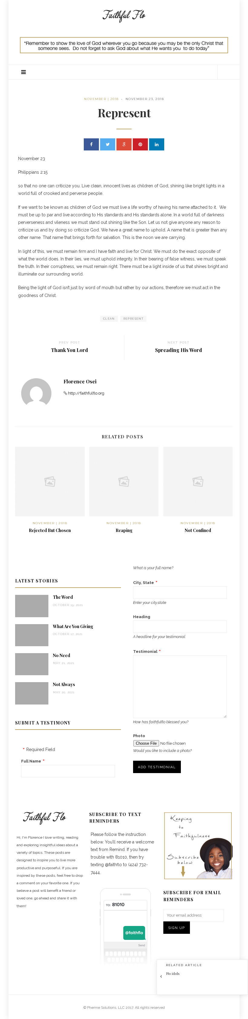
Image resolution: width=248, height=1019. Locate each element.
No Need (61, 655)
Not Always (64, 684)
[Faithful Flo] (124, 15)
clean (109, 318)
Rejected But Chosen (50, 530)
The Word (63, 597)
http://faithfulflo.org (86, 393)
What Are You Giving (73, 626)
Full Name (31, 761)
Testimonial (145, 651)
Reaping (124, 530)
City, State (143, 582)
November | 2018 (101, 99)
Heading (141, 616)
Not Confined (198, 530)
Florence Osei (80, 381)
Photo (139, 736)
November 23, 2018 (145, 99)
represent (133, 318)
